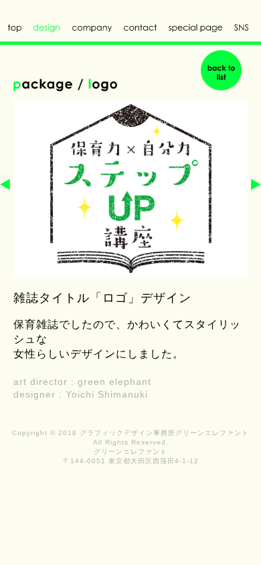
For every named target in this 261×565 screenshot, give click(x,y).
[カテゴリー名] (221, 69)
